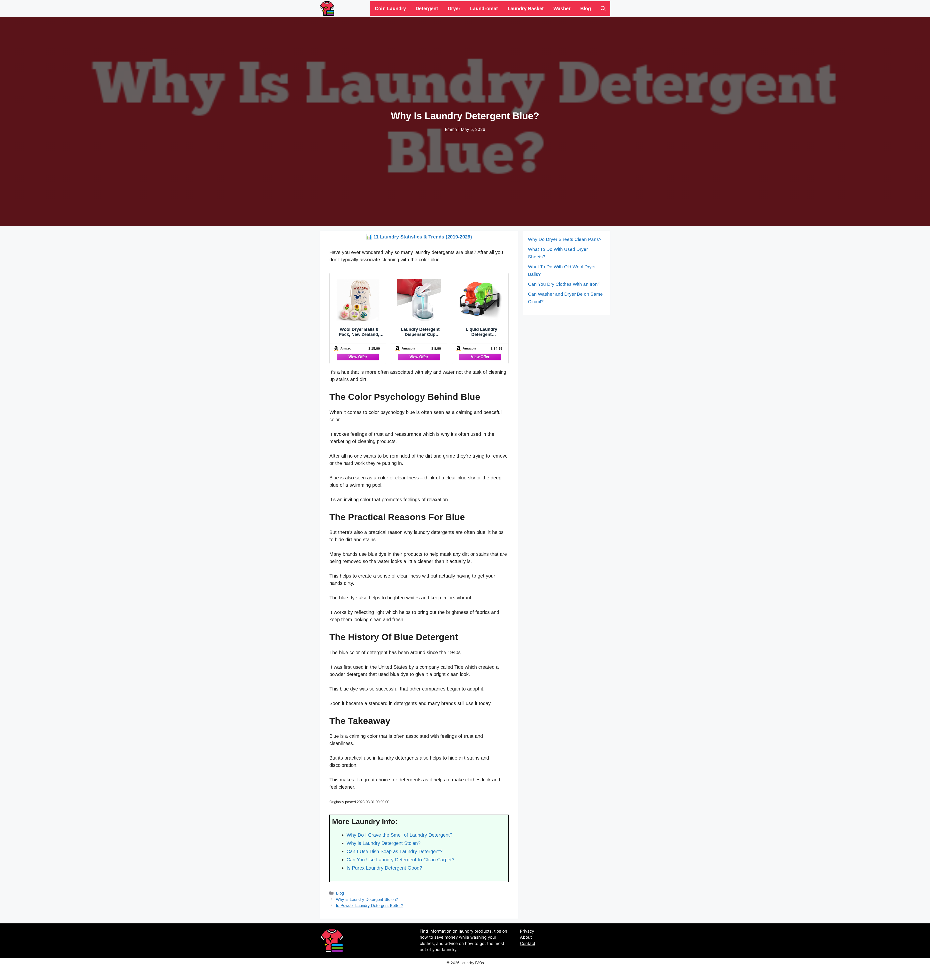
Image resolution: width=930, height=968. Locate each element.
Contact (527, 943)
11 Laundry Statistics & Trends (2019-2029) (422, 236)
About (526, 937)
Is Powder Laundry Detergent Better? (369, 905)
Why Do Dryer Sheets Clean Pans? (565, 239)
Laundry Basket (526, 8)
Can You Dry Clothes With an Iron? (564, 284)
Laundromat (484, 8)
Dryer (454, 8)
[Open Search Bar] (603, 8)
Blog (585, 8)
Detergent (427, 8)
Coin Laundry (390, 8)
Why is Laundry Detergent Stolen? (367, 899)
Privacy (527, 931)
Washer (562, 8)
